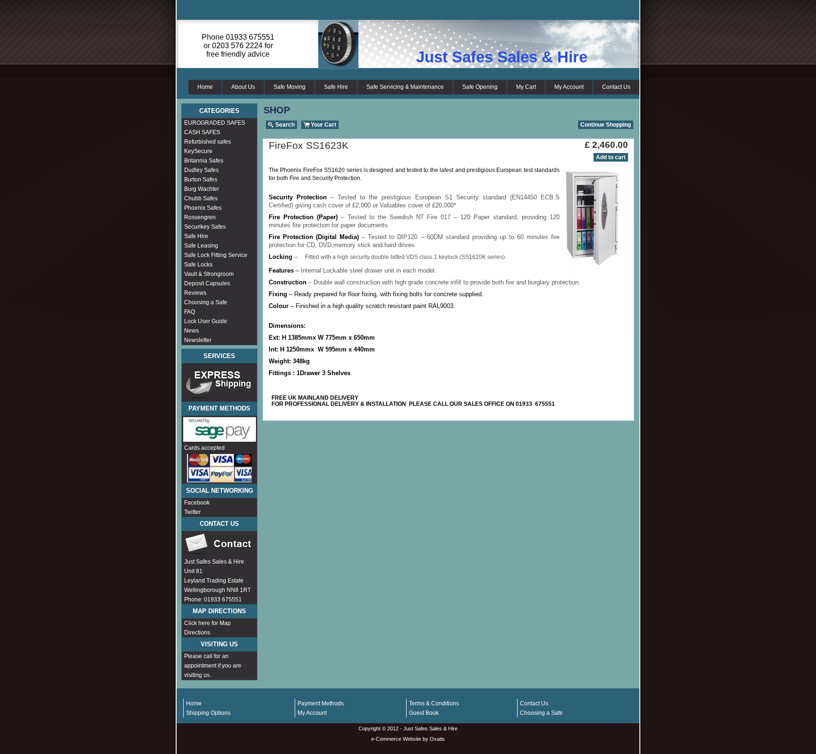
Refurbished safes (207, 141)
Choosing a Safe (205, 302)
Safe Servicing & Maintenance (405, 87)
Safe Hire (336, 87)
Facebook (197, 502)
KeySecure (198, 151)
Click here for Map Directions (207, 628)
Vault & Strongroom (209, 274)
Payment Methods (321, 703)
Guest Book (424, 713)
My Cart (526, 87)
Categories (219, 110)
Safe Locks (198, 264)
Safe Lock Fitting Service (215, 255)
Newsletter (198, 340)
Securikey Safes (205, 226)
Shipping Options (208, 713)
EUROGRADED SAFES (214, 123)
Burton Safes (200, 179)
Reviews (195, 293)
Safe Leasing (201, 245)
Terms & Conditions (434, 703)
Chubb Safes (201, 198)
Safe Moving (289, 87)
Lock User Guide (205, 321)
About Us (243, 87)
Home (205, 87)
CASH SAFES (202, 132)
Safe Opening (480, 87)
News (191, 330)
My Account (569, 87)
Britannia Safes (203, 160)
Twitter (192, 512)
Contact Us (616, 87)
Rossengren (200, 217)
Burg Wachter (201, 189)
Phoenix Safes (202, 208)
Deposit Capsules (207, 283)
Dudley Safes (201, 170)
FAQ (189, 311)
